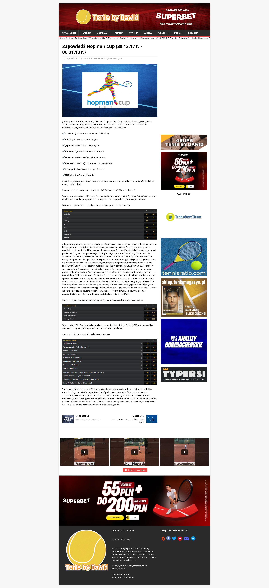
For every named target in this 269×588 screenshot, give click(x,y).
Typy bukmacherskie (120, 574)
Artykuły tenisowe (108, 58)
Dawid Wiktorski (90, 58)
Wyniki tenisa (183, 194)
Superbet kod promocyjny (123, 577)
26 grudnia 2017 (72, 58)
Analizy (119, 33)
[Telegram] (193, 539)
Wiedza (148, 33)
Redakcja (193, 33)
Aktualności (69, 33)
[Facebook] (168, 539)
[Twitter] (174, 539)
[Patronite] (163, 539)
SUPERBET (86, 33)
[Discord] (186, 539)
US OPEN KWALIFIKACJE (121, 539)
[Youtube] (180, 539)
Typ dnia (133, 33)
